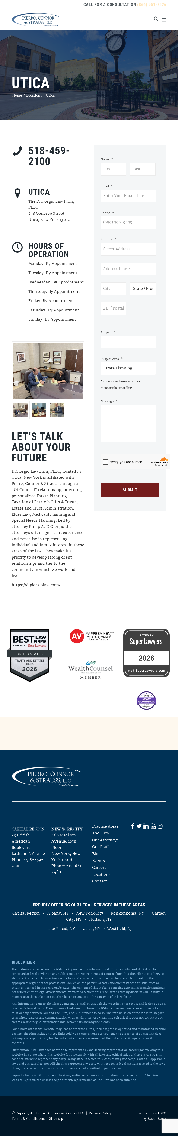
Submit (130, 489)
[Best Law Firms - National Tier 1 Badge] (29, 655)
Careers (99, 868)
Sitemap (56, 1119)
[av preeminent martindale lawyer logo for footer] (90, 636)
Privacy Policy (100, 1113)
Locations (101, 875)
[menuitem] (153, 19)
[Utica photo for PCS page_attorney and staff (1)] (48, 371)
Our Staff (100, 847)
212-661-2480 (67, 869)
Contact (99, 881)
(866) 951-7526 (151, 4)
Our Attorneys (105, 840)
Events (98, 861)
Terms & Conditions (28, 1119)
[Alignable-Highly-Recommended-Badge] (146, 700)
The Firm (100, 833)
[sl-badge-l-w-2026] (146, 653)
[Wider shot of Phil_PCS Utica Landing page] (39, 410)
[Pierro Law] (35, 19)
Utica (31, 83)
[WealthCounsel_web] (90, 669)
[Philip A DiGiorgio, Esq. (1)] (57, 410)
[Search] (153, 19)
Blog (96, 854)
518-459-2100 (28, 863)
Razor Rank (157, 1119)
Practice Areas (105, 826)
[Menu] (164, 19)
